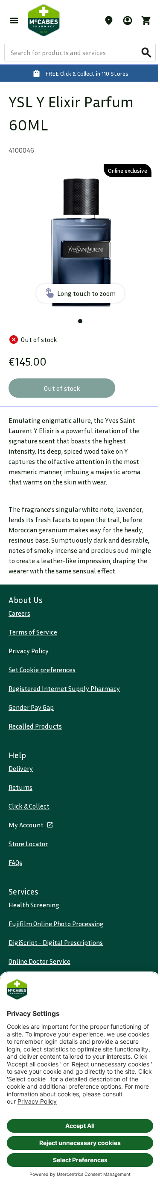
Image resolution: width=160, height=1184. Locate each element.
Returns (20, 787)
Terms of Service (33, 632)
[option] (80, 235)
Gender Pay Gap (31, 707)
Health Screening (34, 905)
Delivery (21, 768)
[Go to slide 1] (80, 321)
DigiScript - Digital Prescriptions (56, 942)
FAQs (15, 862)
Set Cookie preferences (42, 669)
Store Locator (28, 843)
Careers (19, 613)
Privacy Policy (29, 651)
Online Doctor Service (39, 961)
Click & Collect (29, 806)
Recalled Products (35, 726)
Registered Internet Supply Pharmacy (64, 688)
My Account (27, 825)
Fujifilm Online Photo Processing (56, 923)
